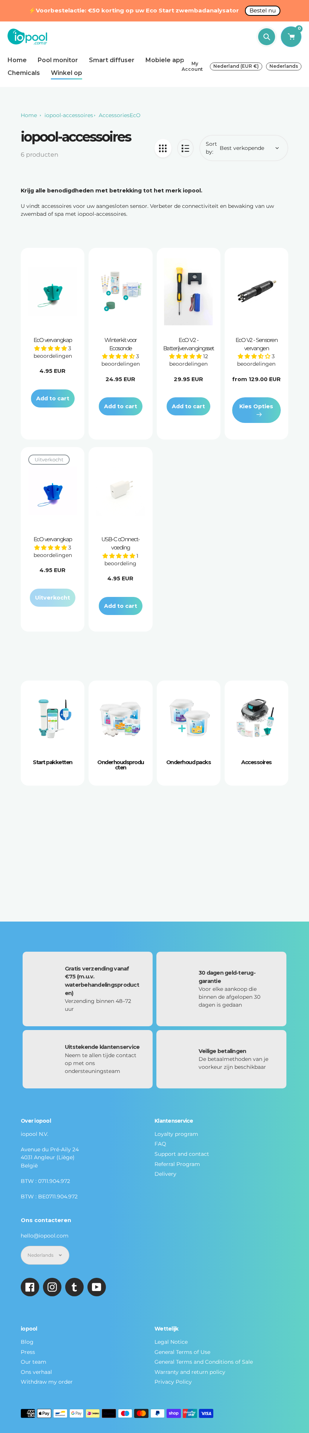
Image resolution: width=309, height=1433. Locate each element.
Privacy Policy (173, 1381)
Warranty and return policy (189, 1372)
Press (28, 1352)
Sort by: (211, 147)
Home (29, 115)
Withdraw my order (47, 1381)
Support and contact (181, 1154)
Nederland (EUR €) (236, 66)
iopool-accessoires (68, 115)
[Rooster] (162, 148)
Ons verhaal (36, 1372)
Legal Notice (171, 1341)
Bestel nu (262, 10)
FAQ (160, 1143)
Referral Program (177, 1164)
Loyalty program (176, 1134)
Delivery (165, 1174)
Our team (33, 1361)
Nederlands (283, 66)
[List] (185, 148)
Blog (27, 1341)
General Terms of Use (182, 1352)
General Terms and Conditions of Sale (203, 1361)
